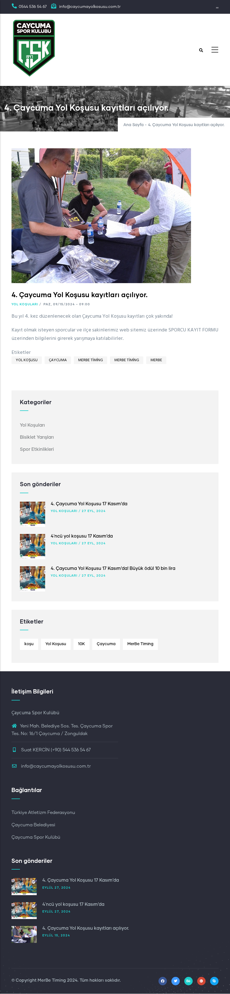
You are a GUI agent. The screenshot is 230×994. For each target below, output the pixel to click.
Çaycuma (58, 360)
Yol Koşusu (27, 360)
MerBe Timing (90, 360)
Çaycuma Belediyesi (33, 825)
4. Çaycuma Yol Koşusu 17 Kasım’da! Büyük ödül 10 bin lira (113, 568)
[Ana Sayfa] (34, 48)
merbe (156, 360)
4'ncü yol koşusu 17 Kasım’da (82, 536)
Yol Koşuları (25, 304)
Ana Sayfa (133, 125)
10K (81, 644)
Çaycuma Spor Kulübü (36, 837)
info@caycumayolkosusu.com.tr (55, 766)
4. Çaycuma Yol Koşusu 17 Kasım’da (89, 504)
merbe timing (126, 360)
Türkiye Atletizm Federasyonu (43, 812)
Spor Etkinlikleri (37, 449)
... (217, 6)
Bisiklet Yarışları (37, 437)
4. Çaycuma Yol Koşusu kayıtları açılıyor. (85, 928)
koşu (29, 644)
